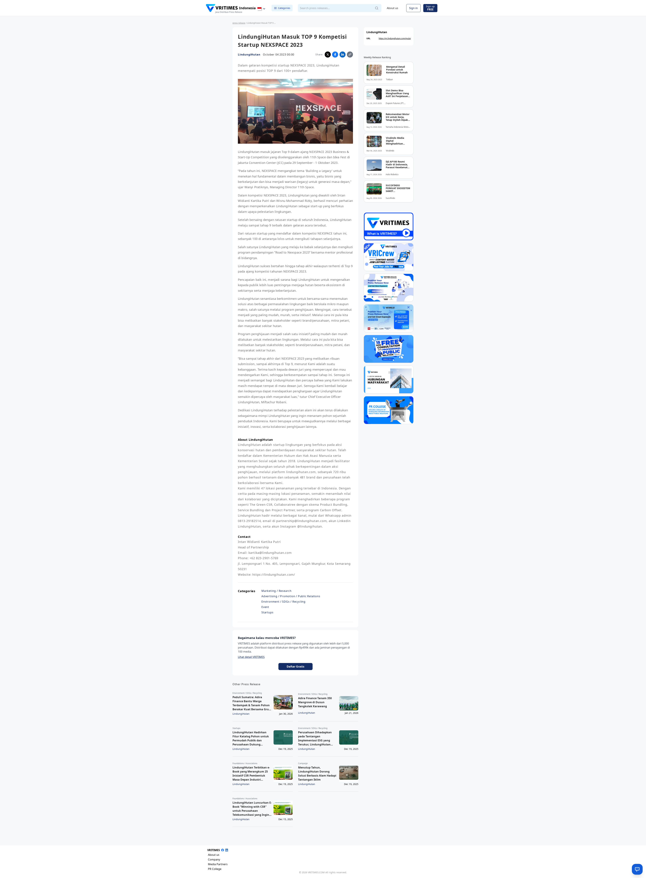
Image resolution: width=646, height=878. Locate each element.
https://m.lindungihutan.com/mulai (395, 38)
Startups (267, 612)
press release (238, 23)
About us (392, 8)
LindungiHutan (249, 54)
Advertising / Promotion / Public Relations (290, 596)
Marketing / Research (276, 591)
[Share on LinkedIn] (342, 54)
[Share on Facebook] (335, 54)
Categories (284, 8)
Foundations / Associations (244, 763)
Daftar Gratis (295, 666)
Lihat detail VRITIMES (251, 657)
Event (265, 607)
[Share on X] (328, 54)
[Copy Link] (350, 54)
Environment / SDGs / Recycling (283, 601)
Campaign (303, 763)
